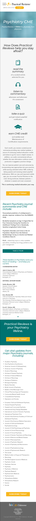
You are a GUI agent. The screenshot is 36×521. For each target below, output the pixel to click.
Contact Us (18, 514)
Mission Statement (18, 512)
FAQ (18, 511)
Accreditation (18, 513)
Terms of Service (18, 510)
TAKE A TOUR (18, 251)
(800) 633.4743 (8, 7)
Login (19, 7)
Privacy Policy (18, 509)
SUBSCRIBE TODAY (18, 193)
